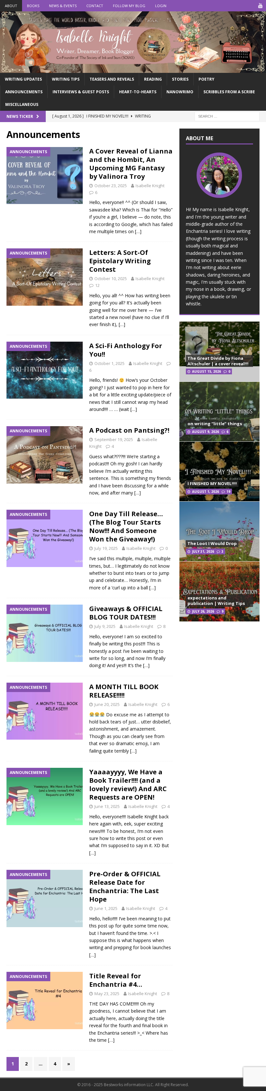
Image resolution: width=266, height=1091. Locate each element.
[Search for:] (227, 116)
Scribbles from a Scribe (229, 92)
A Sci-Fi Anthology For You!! (125, 349)
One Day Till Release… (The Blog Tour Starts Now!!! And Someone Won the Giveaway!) (126, 526)
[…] (138, 231)
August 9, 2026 (205, 431)
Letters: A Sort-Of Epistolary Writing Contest (120, 261)
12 (97, 285)
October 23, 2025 (110, 185)
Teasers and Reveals (112, 79)
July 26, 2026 (203, 611)
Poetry (206, 79)
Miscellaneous (21, 104)
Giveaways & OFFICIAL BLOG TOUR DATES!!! (126, 612)
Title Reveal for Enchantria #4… (115, 980)
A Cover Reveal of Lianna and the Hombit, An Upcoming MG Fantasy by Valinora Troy (131, 164)
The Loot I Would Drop (212, 543)
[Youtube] (260, 5)
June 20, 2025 (107, 704)
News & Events (63, 5)
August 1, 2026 (205, 491)
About (11, 5)
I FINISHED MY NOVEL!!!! (212, 483)
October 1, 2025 (109, 363)
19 (228, 491)
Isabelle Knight (150, 185)
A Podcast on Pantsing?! (129, 430)
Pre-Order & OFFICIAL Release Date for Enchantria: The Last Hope (125, 886)
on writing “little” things (214, 423)
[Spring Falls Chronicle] (133, 69)
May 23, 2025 (106, 993)
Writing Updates (23, 79)
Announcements (23, 92)
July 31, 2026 (203, 551)
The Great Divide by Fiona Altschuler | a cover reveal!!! (217, 361)
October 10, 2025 (110, 278)
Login (160, 5)
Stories (180, 79)
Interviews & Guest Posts (81, 92)
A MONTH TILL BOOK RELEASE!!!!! (123, 690)
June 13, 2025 (107, 806)
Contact (94, 5)
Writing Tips (65, 79)
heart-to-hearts (137, 92)
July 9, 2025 (104, 626)
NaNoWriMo (179, 92)
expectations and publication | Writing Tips (216, 600)
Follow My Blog (129, 5)
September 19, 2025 (113, 439)
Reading (153, 79)
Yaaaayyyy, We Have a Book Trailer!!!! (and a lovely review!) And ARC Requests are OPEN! (128, 784)
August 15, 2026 (206, 371)
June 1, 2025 (105, 908)
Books (33, 5)
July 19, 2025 (106, 548)
